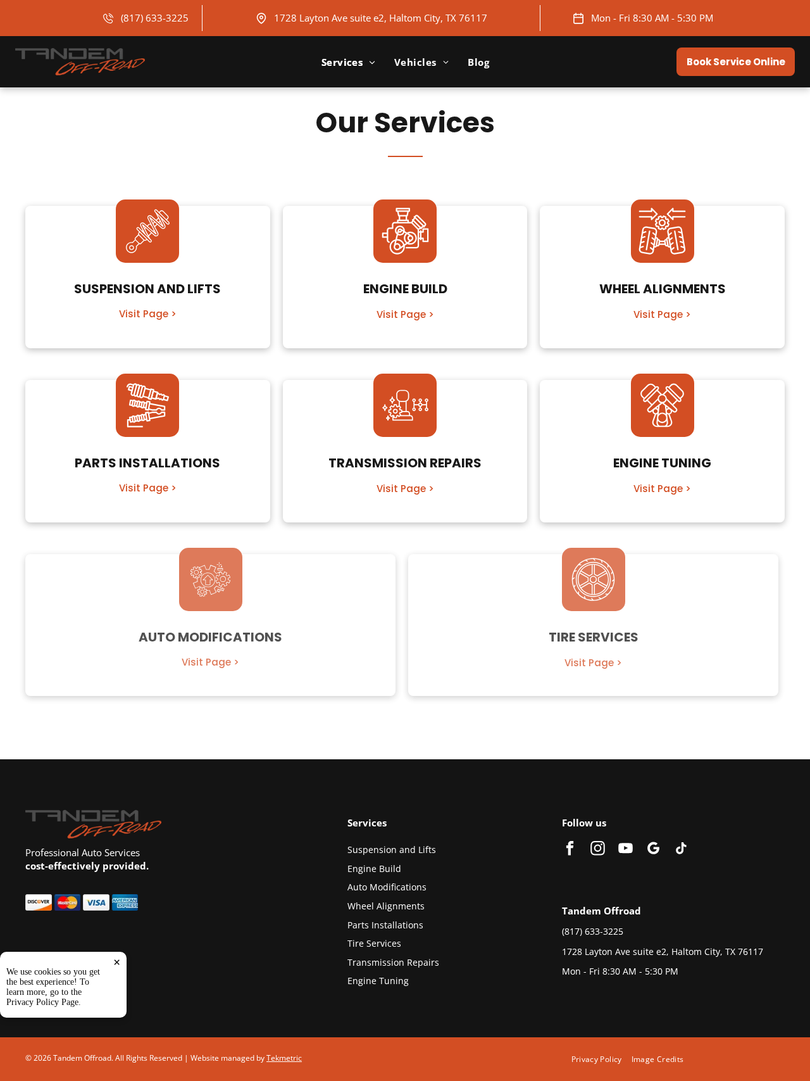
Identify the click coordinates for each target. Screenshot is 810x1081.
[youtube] (625, 850)
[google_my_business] (653, 850)
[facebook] (570, 850)
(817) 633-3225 (155, 17)
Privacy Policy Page (42, 1002)
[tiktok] (681, 850)
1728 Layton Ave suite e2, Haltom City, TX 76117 (380, 17)
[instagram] (598, 850)
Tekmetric (284, 1058)
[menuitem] (348, 62)
